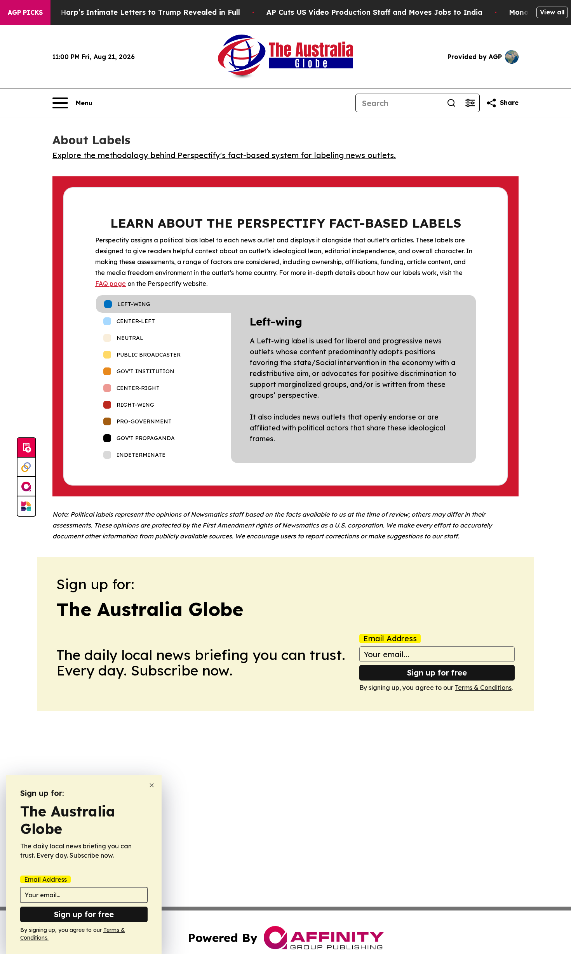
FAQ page (110, 283)
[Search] (451, 103)
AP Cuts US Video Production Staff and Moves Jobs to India (374, 12)
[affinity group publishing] (26, 486)
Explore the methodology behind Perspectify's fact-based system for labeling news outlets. (224, 155)
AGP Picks (25, 12)
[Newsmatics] (26, 506)
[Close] (151, 785)
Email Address (390, 638)
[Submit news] (26, 448)
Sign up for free (437, 672)
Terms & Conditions (483, 687)
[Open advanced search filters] (470, 103)
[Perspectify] (26, 467)
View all (552, 12)
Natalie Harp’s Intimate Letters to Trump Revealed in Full (136, 12)
